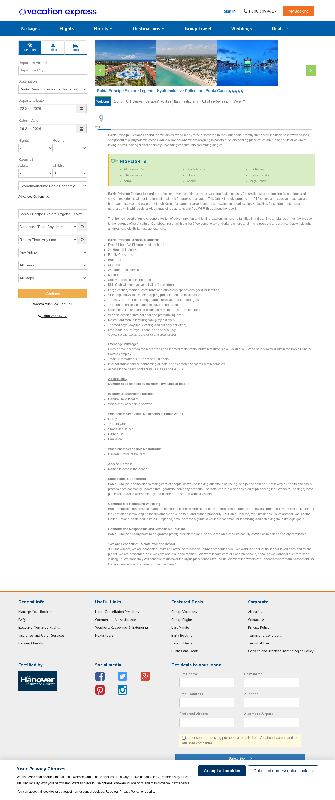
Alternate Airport (258, 713)
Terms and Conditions (265, 635)
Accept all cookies (222, 771)
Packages (30, 28)
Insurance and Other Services (41, 635)
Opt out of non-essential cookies (283, 771)
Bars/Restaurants (186, 101)
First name (188, 674)
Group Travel (198, 28)
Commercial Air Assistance (115, 619)
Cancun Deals (181, 643)
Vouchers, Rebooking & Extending (121, 627)
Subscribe (239, 758)
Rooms (58, 140)
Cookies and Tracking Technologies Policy (281, 651)
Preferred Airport (193, 713)
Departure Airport (32, 62)
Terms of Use (258, 643)
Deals (278, 28)
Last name (253, 674)
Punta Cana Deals (185, 651)
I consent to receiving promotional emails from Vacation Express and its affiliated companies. (240, 740)
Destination (27, 81)
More (237, 101)
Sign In (230, 11)
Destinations (147, 28)
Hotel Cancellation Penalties (117, 611)
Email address (191, 693)
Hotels (101, 28)
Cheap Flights (182, 619)
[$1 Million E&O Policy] (37, 680)
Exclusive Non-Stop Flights (39, 627)
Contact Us (256, 619)
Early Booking (182, 635)
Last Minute (180, 627)
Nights (23, 140)
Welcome (103, 101)
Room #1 (26, 159)
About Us (255, 611)
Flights (67, 28)
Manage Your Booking (35, 611)
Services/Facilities (158, 101)
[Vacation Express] (58, 12)
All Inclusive (134, 101)
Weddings (241, 28)
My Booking (298, 11)
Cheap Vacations (184, 611)
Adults (23, 165)
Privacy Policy (258, 627)
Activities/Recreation (216, 101)
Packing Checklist (31, 643)
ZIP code (251, 693)
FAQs (22, 619)
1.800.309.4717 (262, 11)
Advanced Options (31, 196)
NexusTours (104, 635)
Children (59, 165)
